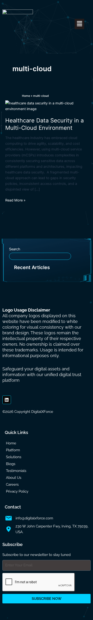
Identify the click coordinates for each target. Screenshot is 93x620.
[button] (79, 24)
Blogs (10, 464)
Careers (12, 484)
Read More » (15, 199)
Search (14, 249)
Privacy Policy (17, 491)
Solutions (13, 457)
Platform (13, 450)
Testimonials (16, 471)
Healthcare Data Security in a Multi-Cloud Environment (44, 124)
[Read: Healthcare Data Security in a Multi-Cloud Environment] (46, 106)
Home (26, 96)
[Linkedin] (6, 400)
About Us (13, 477)
